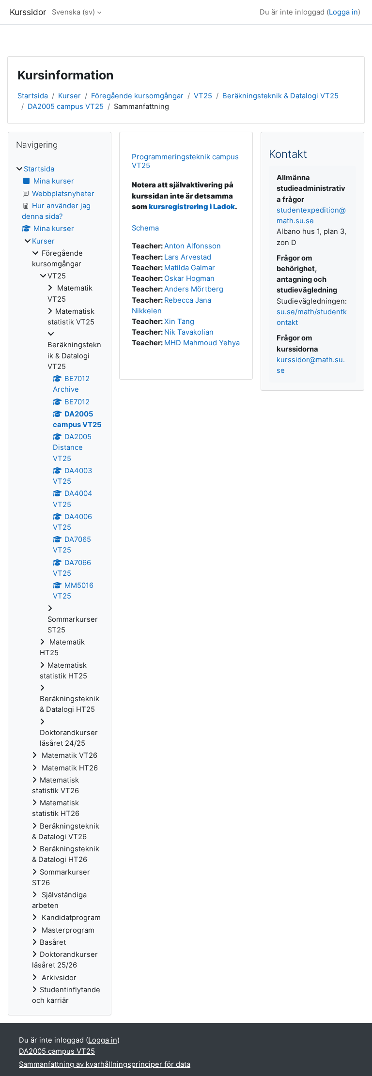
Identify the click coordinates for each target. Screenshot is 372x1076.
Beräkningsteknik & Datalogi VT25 (280, 96)
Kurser (69, 96)
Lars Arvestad (187, 257)
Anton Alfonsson (192, 246)
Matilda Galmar (189, 267)
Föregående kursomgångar (137, 96)
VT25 (203, 96)
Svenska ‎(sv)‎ (73, 12)
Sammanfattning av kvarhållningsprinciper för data (104, 1064)
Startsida (32, 96)
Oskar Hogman (189, 278)
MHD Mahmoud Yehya (202, 342)
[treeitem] (59, 585)
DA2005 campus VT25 (66, 106)
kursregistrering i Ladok (192, 206)
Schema (145, 228)
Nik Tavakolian (189, 332)
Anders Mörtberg (193, 289)
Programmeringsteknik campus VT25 (185, 161)
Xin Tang (179, 321)
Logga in (343, 12)
